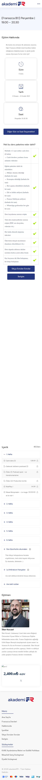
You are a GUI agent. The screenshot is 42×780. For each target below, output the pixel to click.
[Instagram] (25, 706)
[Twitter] (16, 706)
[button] (21, 132)
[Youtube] (21, 706)
